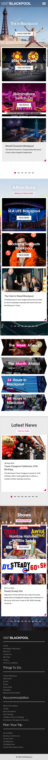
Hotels (5, 708)
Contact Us (7, 654)
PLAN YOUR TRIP (24, 34)
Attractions (7, 678)
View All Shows (23, 521)
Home (5, 646)
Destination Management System (16, 720)
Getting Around (9, 744)
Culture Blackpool (10, 676)
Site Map (6, 657)
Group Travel (8, 738)
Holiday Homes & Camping (13, 717)
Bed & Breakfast (9, 711)
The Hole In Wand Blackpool (19, 296)
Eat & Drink (7, 687)
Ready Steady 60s (13, 591)
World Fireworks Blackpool (19, 145)
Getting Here (8, 741)
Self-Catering (8, 714)
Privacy (6, 660)
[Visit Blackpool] (16, 3)
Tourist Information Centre (13, 747)
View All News (23, 431)
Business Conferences (11, 736)
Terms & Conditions (10, 663)
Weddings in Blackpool (11, 648)
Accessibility (8, 733)
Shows (5, 684)
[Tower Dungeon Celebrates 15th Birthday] (24, 448)
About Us (6, 651)
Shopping (6, 690)
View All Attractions (23, 193)
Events (5, 681)
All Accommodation (10, 706)
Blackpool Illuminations (11, 693)
